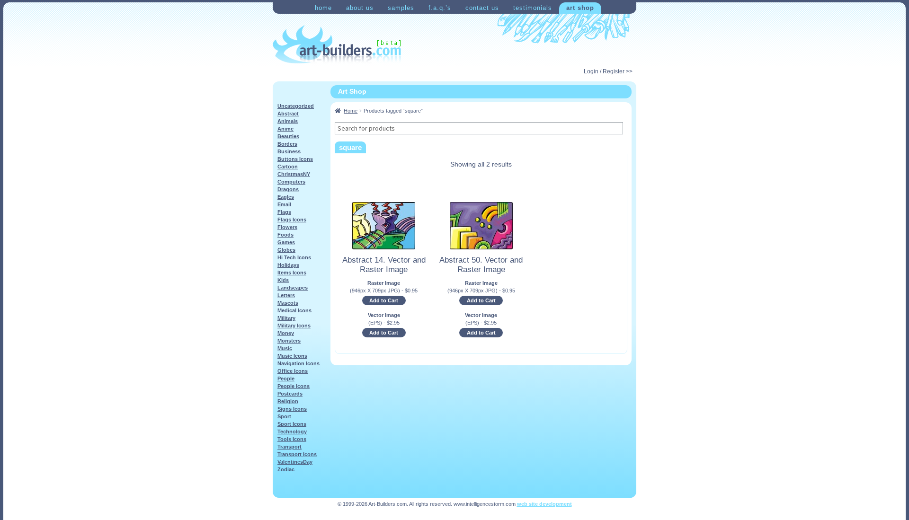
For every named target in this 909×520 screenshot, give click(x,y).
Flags (284, 212)
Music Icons (292, 356)
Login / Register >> (608, 71)
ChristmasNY (293, 174)
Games (286, 242)
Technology (292, 431)
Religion (287, 401)
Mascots (287, 303)
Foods (285, 235)
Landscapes (292, 288)
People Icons (293, 386)
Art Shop (580, 7)
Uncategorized (295, 106)
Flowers (287, 227)
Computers (291, 182)
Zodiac (285, 469)
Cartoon (287, 166)
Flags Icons (291, 219)
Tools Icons (291, 439)
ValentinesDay (294, 462)
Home (323, 7)
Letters (286, 295)
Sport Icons (291, 424)
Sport (284, 416)
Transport (289, 446)
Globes (286, 250)
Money (285, 333)
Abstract (288, 113)
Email (284, 204)
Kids (283, 280)
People (285, 378)
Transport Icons (297, 454)
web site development (544, 504)
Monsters (289, 341)
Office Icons (292, 371)
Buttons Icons (295, 159)
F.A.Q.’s (439, 7)
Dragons (288, 189)
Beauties (288, 136)
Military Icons (294, 325)
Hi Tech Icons (294, 257)
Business (289, 151)
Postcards (290, 394)
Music (284, 348)
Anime (285, 129)
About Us (360, 7)
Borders (287, 144)
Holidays (288, 265)
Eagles (285, 197)
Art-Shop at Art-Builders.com (337, 44)
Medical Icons (294, 310)
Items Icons (291, 272)
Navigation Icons (298, 363)
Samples (401, 7)
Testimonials (532, 7)
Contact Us (482, 7)
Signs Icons (292, 409)
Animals (287, 121)
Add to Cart (383, 300)
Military (286, 318)
